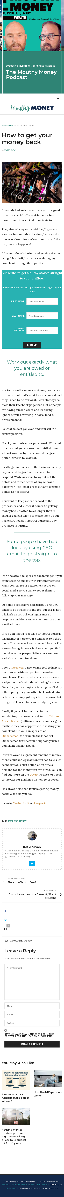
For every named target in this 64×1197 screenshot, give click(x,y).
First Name (18, 301)
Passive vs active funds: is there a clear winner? (15, 1098)
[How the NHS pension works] (48, 1078)
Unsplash (40, 803)
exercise (13, 821)
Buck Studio (12, 1188)
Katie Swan (10, 150)
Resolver (17, 667)
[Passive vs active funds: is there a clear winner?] (16, 1080)
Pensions (50, 66)
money (22, 821)
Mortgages (37, 66)
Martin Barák (21, 803)
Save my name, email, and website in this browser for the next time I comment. (29, 1035)
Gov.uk (34, 774)
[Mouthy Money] (32, 108)
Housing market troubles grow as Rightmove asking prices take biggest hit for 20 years (14, 1136)
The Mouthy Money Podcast (31, 74)
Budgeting (12, 66)
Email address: (19, 329)
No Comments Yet (21, 940)
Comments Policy (40, 1185)
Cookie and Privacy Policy (15, 1185)
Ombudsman (10, 736)
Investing (24, 66)
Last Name (18, 316)
